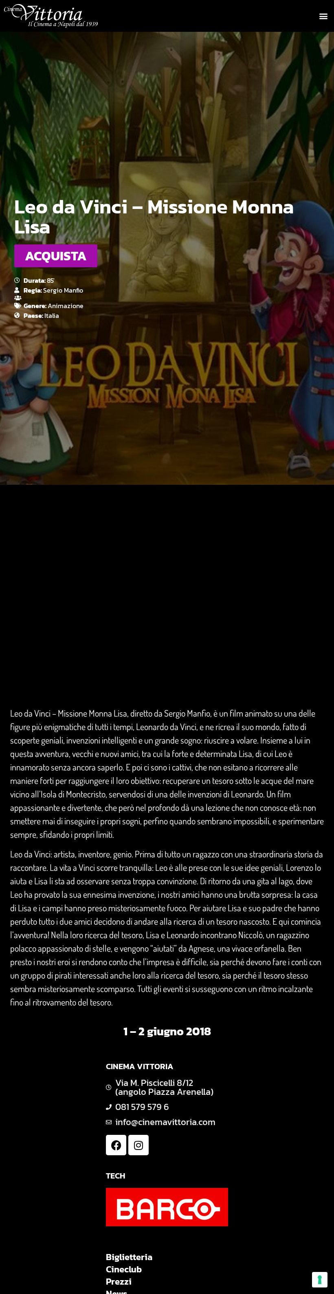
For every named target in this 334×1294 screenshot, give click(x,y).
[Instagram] (138, 1145)
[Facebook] (116, 1145)
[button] (323, 16)
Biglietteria (129, 1257)
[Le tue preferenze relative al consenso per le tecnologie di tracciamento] (319, 1279)
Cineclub (124, 1269)
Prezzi (119, 1282)
